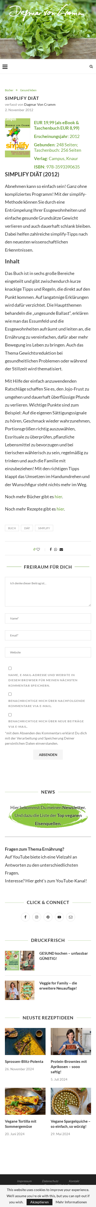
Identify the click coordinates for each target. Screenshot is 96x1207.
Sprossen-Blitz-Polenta (24, 1061)
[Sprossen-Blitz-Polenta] (25, 1041)
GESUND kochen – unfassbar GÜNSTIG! (63, 956)
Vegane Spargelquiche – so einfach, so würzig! (71, 1124)
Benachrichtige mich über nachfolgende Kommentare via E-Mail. (46, 703)
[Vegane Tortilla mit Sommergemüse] (25, 1101)
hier (58, 496)
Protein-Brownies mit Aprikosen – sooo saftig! (69, 1066)
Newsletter (73, 807)
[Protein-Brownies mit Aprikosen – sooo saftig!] (71, 1041)
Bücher (9, 90)
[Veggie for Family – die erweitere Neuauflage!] (19, 990)
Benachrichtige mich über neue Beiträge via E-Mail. (46, 723)
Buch (12, 528)
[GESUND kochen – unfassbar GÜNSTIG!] (19, 960)
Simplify (44, 528)
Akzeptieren (39, 1202)
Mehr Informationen (71, 1202)
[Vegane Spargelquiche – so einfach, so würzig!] (71, 1101)
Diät (27, 528)
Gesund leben (28, 90)
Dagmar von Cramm (40, 104)
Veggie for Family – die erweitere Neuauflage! (58, 985)
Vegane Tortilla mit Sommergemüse (20, 1124)
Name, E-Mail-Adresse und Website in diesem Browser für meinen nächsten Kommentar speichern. (43, 680)
